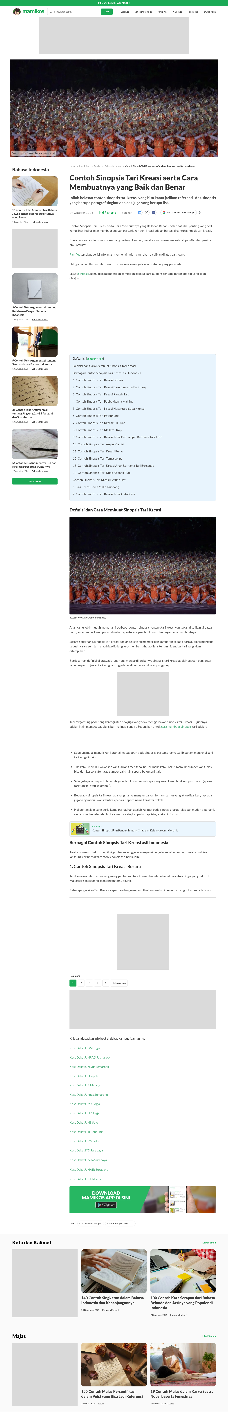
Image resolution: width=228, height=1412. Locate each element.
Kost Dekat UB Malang (84, 1085)
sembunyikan (95, 358)
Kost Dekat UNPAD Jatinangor (90, 1057)
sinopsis (83, 273)
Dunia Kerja (210, 6)
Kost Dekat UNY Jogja (84, 1113)
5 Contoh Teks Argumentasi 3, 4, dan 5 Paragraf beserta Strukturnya (34, 464)
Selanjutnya (119, 982)
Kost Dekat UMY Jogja (84, 1104)
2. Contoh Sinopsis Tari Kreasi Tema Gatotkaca (104, 494)
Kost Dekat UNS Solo (83, 1122)
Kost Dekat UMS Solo (83, 1141)
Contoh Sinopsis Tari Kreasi (120, 1223)
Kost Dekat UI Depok (83, 1076)
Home (72, 166)
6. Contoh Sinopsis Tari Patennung (95, 415)
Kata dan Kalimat (110, 1310)
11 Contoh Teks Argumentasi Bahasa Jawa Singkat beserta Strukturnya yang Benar (34, 213)
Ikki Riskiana (107, 212)
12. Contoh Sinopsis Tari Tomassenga (97, 458)
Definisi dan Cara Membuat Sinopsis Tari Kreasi (104, 366)
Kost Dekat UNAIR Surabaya (88, 1169)
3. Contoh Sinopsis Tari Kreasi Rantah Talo (101, 394)
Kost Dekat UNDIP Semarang (89, 1066)
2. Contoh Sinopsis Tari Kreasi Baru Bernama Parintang (109, 387)
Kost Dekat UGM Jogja (84, 1048)
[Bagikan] (140, 212)
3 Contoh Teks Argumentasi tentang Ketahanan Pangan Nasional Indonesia (34, 311)
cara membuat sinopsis (176, 726)
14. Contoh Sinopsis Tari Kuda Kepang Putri (102, 472)
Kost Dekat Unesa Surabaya (88, 1160)
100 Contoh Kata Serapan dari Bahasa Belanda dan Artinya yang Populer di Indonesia (182, 1303)
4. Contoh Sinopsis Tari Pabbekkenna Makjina (103, 401)
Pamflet (74, 254)
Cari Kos (125, 6)
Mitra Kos (162, 6)
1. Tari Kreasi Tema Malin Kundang (96, 487)
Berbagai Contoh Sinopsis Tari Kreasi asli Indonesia (107, 373)
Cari (107, 5)
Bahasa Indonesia (40, 222)
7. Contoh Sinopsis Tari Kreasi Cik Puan (99, 423)
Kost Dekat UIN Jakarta (85, 1179)
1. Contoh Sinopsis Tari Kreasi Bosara (98, 380)
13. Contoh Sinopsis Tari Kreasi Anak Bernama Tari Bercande (113, 465)
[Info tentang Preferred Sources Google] (199, 212)
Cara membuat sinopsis (90, 1223)
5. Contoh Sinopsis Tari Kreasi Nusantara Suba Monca (109, 408)
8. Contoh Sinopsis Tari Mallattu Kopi (97, 430)
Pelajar (97, 166)
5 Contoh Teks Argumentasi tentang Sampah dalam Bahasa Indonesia (34, 362)
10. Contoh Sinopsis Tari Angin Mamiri (99, 444)
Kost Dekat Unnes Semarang (88, 1094)
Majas (101, 1403)
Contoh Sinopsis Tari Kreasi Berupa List (99, 480)
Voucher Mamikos (143, 6)
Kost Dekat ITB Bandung (86, 1132)
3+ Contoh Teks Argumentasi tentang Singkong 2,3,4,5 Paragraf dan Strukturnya (32, 413)
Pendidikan (193, 6)
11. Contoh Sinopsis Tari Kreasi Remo (98, 451)
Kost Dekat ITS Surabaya (86, 1150)
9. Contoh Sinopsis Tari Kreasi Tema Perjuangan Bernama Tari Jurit (117, 437)
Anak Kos (177, 6)
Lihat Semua (35, 481)
